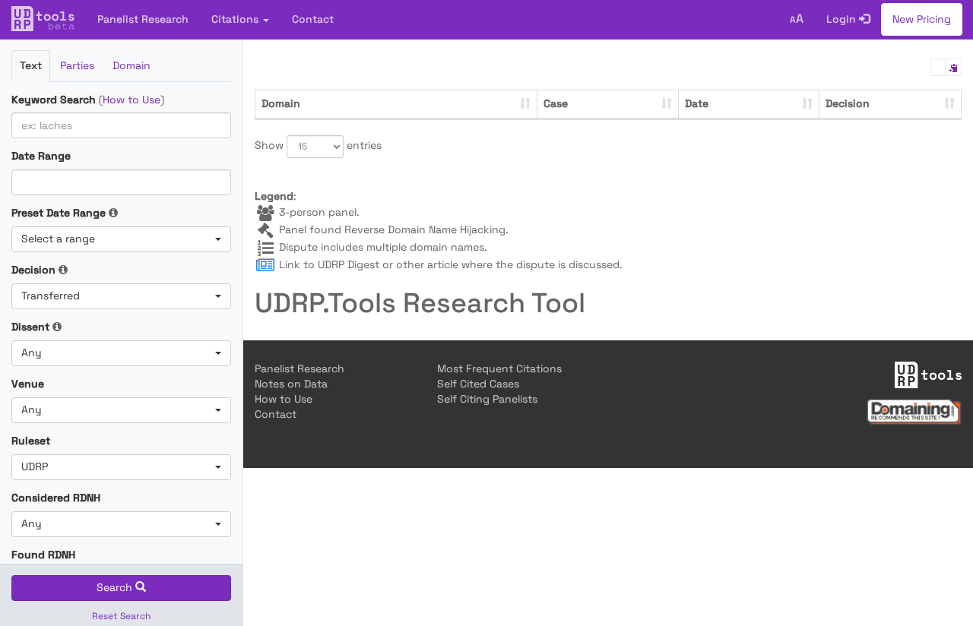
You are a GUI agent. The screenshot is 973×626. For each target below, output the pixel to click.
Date (696, 103)
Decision (33, 270)
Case (556, 103)
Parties (77, 65)
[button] (121, 239)
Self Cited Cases (478, 383)
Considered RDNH (55, 497)
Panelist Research (143, 19)
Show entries (304, 145)
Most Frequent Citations (499, 368)
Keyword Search (53, 99)
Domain (132, 65)
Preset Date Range (58, 213)
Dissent (30, 327)
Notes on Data (291, 383)
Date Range (41, 156)
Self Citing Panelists (487, 399)
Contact (313, 19)
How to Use (131, 99)
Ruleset (30, 440)
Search (116, 587)
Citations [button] (236, 19)
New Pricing (921, 19)
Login (842, 19)
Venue (27, 383)
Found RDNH (43, 554)
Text (31, 65)
